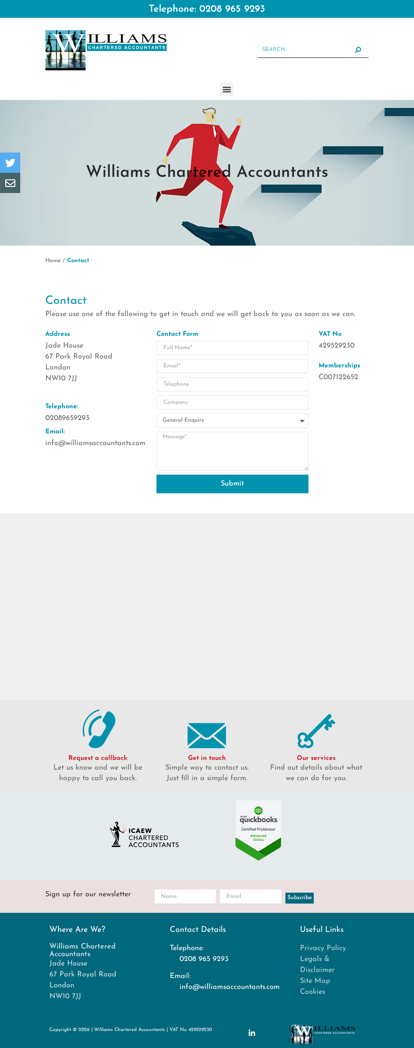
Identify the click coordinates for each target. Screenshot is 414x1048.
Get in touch (207, 758)
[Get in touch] (207, 728)
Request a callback (97, 758)
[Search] (358, 49)
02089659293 (67, 418)
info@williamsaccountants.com (95, 443)
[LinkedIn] (252, 1033)
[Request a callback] (98, 728)
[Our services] (316, 728)
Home (53, 261)
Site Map (315, 981)
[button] (226, 89)
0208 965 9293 (232, 9)
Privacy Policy (323, 948)
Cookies (312, 992)
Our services (316, 758)
